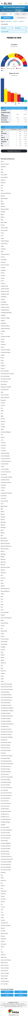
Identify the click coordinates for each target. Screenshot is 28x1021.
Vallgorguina (3, 938)
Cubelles (3, 355)
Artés (2, 185)
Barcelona (3, 211)
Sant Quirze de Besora (6, 846)
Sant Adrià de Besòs (5, 692)
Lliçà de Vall (3, 498)
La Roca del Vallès (5, 469)
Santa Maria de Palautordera (7, 723)
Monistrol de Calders (5, 543)
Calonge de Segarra (5, 254)
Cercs (2, 333)
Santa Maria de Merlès (6, 718)
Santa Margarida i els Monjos (7, 710)
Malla (2, 509)
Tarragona (20, 995)
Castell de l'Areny (4, 304)
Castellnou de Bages (5, 318)
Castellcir (3, 299)
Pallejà (2, 620)
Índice (19, 1006)
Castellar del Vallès (5, 288)
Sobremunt (3, 880)
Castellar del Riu (4, 286)
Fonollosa (3, 402)
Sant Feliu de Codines (5, 769)
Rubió (2, 668)
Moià (2, 535)
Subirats (2, 885)
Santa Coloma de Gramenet (7, 689)
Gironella (3, 418)
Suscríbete (21, 3)
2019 (4, 14)
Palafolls (3, 615)
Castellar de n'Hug (5, 291)
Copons (2, 347)
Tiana (2, 909)
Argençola (3, 180)
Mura (2, 575)
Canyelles (3, 267)
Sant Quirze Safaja (5, 851)
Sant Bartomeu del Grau (6, 742)
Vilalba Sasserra (4, 962)
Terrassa (3, 907)
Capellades (3, 270)
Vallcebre (3, 936)
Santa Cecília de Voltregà (6, 684)
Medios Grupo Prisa (13, 1015)
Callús (2, 251)
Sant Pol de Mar (4, 840)
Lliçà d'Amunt (4, 495)
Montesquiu (3, 554)
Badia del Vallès (4, 198)
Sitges (2, 877)
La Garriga (3, 442)
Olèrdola (3, 586)
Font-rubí (3, 405)
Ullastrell (3, 928)
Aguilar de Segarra (5, 164)
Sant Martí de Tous (5, 814)
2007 (24, 14)
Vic (1, 949)
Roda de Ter (3, 662)
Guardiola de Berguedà (6, 432)
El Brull (2, 363)
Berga (2, 219)
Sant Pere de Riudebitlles (6, 830)
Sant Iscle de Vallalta (5, 784)
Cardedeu (3, 275)
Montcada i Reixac (5, 548)
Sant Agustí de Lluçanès (6, 705)
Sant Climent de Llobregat (6, 755)
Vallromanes (3, 944)
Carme (2, 280)
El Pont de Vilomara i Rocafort (7, 373)
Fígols (2, 392)
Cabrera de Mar (4, 230)
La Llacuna (3, 448)
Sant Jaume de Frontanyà (6, 787)
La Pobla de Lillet (4, 463)
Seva (2, 875)
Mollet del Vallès (4, 540)
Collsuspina (3, 344)
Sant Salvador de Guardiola (7, 859)
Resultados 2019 (19, 10)
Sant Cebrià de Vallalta (6, 750)
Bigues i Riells (4, 222)
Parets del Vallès (4, 623)
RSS (21, 1006)
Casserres (3, 283)
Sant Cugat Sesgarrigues (6, 761)
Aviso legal (22, 1003)
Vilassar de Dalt (4, 976)
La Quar (2, 466)
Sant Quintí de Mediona (6, 843)
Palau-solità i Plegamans (6, 617)
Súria (2, 888)
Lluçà (2, 503)
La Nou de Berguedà (5, 456)
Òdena (2, 583)
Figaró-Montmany (5, 389)
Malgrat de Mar (4, 506)
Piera (2, 628)
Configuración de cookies (21, 1005)
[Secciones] (2, 3)
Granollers (3, 426)
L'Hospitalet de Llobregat (6, 493)
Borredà (2, 225)
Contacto (4, 1003)
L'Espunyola (3, 485)
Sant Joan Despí (4, 790)
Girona (20, 991)
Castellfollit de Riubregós (6, 312)
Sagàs (2, 676)
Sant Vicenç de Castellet (6, 861)
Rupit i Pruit (3, 670)
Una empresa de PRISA (13, 1011)
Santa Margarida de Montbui (7, 708)
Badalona (3, 195)
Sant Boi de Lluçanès (5, 747)
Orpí (2, 607)
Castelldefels (3, 302)
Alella (2, 169)
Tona (2, 912)
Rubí (2, 665)
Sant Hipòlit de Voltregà (6, 782)
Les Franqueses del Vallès (6, 477)
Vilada (2, 952)
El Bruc (2, 360)
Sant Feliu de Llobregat (6, 771)
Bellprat (2, 217)
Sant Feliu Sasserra (5, 774)
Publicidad (17, 1003)
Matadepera (3, 527)
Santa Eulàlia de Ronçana (6, 700)
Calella (2, 246)
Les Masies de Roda (5, 479)
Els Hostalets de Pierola (6, 379)
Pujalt (2, 652)
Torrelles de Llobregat (5, 925)
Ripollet (2, 660)
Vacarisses (3, 930)
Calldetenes (3, 249)
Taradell (2, 896)
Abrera (2, 161)
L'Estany (2, 490)
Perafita (2, 625)
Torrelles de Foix (4, 922)
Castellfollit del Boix (5, 310)
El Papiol (3, 368)
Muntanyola (3, 572)
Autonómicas (21, 17)
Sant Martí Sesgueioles (6, 819)
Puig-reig (3, 649)
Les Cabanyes (4, 474)
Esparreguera (4, 384)
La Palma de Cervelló (5, 458)
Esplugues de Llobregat (6, 387)
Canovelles (3, 262)
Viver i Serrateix (4, 983)
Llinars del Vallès (4, 501)
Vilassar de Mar (4, 978)
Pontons (2, 636)
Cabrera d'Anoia (4, 227)
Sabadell (3, 673)
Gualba (2, 429)
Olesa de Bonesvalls (5, 588)
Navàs (2, 580)
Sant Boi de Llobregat (5, 745)
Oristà (2, 604)
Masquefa (3, 524)
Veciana (2, 946)
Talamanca (3, 893)
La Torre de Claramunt (6, 471)
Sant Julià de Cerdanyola (6, 795)
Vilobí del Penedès (5, 981)
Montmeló (3, 564)
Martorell (3, 519)
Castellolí (3, 320)
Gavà (2, 413)
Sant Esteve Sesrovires (6, 766)
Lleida (7, 995)
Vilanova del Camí (5, 965)
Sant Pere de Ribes (5, 827)
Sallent (2, 681)
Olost (2, 596)
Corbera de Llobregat (5, 349)
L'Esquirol (3, 487)
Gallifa (2, 410)
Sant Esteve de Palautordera (7, 763)
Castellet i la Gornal (5, 307)
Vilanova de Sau (4, 970)
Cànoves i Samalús (5, 264)
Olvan (2, 599)
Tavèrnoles (3, 899)
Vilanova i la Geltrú (5, 973)
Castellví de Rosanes (5, 328)
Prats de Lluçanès (5, 639)
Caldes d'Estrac (4, 243)
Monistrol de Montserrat (6, 546)
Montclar (3, 551)
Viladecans (3, 954)
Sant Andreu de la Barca (6, 729)
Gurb (2, 434)
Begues (2, 214)
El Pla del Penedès (5, 371)
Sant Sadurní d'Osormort (6, 856)
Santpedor (3, 824)
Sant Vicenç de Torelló (6, 869)
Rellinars (3, 657)
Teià (2, 904)
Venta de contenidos (11, 1003)
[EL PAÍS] (8, 3)
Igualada (3, 437)
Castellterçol (3, 323)
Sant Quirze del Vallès (5, 848)
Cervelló (2, 339)
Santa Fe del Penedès (5, 702)
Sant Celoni (3, 753)
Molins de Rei (4, 538)
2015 (10, 14)
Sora (2, 883)
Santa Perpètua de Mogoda (7, 737)
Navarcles (3, 578)
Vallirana (3, 941)
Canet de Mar (4, 259)
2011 (17, 14)
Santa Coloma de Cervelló (6, 686)
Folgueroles (3, 400)
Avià (2, 188)
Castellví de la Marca (5, 325)
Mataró (2, 530)
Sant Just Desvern (5, 800)
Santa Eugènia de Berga (6, 694)
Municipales (7, 17)
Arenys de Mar (4, 174)
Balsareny (3, 206)
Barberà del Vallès (5, 209)
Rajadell (2, 654)
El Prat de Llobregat (5, 376)
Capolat (2, 272)
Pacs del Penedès (5, 612)
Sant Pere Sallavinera (5, 838)
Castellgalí (3, 315)
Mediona (3, 532)
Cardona (3, 278)
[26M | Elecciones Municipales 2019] (14, 7)
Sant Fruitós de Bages (5, 779)
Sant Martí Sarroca (5, 816)
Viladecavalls (4, 957)
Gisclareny (3, 421)
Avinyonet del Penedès (6, 193)
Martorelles (3, 522)
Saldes (2, 678)
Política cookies (13, 1005)
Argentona (3, 182)
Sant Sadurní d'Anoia (5, 853)
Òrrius (2, 609)
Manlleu (2, 511)
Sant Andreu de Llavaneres (7, 731)
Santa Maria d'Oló (5, 726)
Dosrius (2, 357)
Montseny (3, 570)
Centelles (3, 331)
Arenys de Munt (4, 177)
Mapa (6, 1006)
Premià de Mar (4, 644)
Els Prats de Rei (4, 381)
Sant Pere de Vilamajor (6, 835)
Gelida (2, 416)
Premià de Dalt (4, 641)
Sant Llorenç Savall (5, 806)
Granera (2, 424)
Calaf (2, 235)
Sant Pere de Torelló (5, 832)
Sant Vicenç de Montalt (6, 867)
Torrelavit (3, 920)
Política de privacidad (5, 1005)
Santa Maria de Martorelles (7, 716)
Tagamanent (3, 891)
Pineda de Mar (4, 631)
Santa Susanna (4, 739)
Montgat (2, 556)
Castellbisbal (3, 296)
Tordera (2, 914)
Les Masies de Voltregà (6, 482)
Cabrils (2, 233)
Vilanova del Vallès (5, 968)
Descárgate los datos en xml (14, 151)
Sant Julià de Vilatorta (5, 798)
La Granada (3, 445)
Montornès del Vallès (5, 567)
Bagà (2, 201)
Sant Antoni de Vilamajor (6, 734)
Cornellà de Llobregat (5, 352)
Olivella (2, 593)
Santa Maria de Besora (6, 713)
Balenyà (2, 203)
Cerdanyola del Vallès (5, 336)
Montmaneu (3, 562)
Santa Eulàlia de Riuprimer (6, 697)
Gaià (2, 408)
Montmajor (3, 559)
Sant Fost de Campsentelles (7, 777)
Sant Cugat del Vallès (5, 758)
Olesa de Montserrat (5, 591)
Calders (2, 238)
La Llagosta (3, 450)
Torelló (2, 917)
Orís (2, 601)
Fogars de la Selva (5, 394)
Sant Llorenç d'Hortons (6, 803)
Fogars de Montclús (5, 397)
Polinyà (2, 633)
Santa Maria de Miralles (6, 721)
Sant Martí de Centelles (6, 811)
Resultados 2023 (10, 10)
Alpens (2, 172)
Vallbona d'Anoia (4, 933)
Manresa (3, 514)
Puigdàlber (3, 647)
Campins (3, 257)
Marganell (3, 517)
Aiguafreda (3, 166)
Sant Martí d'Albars (5, 808)
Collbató (2, 341)
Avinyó (2, 190)
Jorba (2, 440)
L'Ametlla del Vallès (5, 453)
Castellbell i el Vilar (5, 294)
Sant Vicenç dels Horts (6, 864)
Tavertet (2, 901)
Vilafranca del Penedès (6, 960)
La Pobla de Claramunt (6, 461)
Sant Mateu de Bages (5, 822)
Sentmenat (3, 872)
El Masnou (3, 365)
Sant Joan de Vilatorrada (6, 792)
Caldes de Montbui (5, 241)
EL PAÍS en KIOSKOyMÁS (12, 1006)
